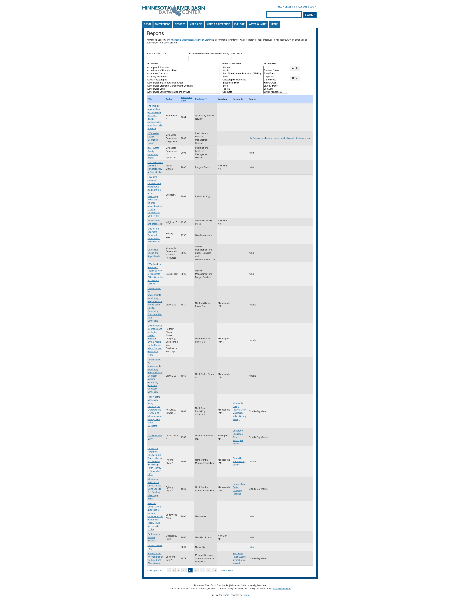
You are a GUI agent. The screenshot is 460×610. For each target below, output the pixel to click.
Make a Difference (218, 24)
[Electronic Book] (241, 82)
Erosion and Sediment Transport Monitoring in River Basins (154, 235)
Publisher (200, 99)
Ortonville (237, 458)
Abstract (236, 53)
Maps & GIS (196, 24)
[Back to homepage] (173, 15)
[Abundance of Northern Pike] (183, 70)
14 (208, 570)
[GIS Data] (241, 92)
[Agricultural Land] (183, 89)
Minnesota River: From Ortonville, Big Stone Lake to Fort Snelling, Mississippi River (154, 488)
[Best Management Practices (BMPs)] (241, 73)
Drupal (246, 594)
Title (150, 99)
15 (214, 570)
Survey (236, 464)
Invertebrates (239, 559)
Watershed (269, 63)
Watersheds (162, 24)
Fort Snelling (239, 461)
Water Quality (257, 24)
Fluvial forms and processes (155, 222)
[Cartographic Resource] (241, 79)
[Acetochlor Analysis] (183, 73)
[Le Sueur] (276, 89)
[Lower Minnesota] (276, 92)
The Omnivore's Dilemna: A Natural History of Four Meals (155, 167)
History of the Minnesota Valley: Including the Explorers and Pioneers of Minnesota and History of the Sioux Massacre (155, 411)
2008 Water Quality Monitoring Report (153, 138)
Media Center (285, 6)
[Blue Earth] (276, 73)
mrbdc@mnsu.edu (282, 588)
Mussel (236, 563)
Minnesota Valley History (238, 406)
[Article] (241, 70)
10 (184, 570)
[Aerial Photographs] (183, 79)
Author (169, 99)
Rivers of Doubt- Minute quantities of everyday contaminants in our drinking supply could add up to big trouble (155, 516)
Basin (147, 24)
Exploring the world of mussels (154, 537)
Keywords (152, 63)
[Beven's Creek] (276, 70)
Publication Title (156, 53)
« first (149, 570)
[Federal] (241, 89)
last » (230, 570)
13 (202, 570)
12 (196, 570)
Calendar (301, 6)
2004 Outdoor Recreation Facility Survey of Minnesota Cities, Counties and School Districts (155, 274)
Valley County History (239, 417)
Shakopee (238, 430)
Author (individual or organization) (208, 53)
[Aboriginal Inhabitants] (183, 67)
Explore (239, 24)
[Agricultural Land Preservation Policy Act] (183, 92)
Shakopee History (238, 442)
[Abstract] (241, 67)
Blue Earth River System (239, 555)
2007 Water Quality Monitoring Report (153, 152)
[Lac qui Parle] (276, 85)
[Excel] (241, 85)
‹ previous (158, 570)
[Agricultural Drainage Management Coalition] (183, 85)
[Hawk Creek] (276, 82)
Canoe (236, 483)
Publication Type (231, 63)
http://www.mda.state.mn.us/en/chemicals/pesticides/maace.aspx (280, 138)
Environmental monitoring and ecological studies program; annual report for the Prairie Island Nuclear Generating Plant (155, 340)
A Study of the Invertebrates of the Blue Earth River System (155, 558)
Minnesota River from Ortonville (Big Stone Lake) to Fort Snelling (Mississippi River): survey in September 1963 (155, 461)
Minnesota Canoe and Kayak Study (154, 253)
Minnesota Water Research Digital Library (191, 39)
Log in (313, 6)
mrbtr (251, 546)
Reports (180, 24)
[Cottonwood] (276, 79)
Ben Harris (223, 594)
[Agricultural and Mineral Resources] (183, 82)
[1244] (276, 67)
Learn (275, 24)
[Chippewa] (276, 76)
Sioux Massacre (239, 411)
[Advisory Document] (183, 76)
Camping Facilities (237, 492)
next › (224, 570)
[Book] (241, 76)
